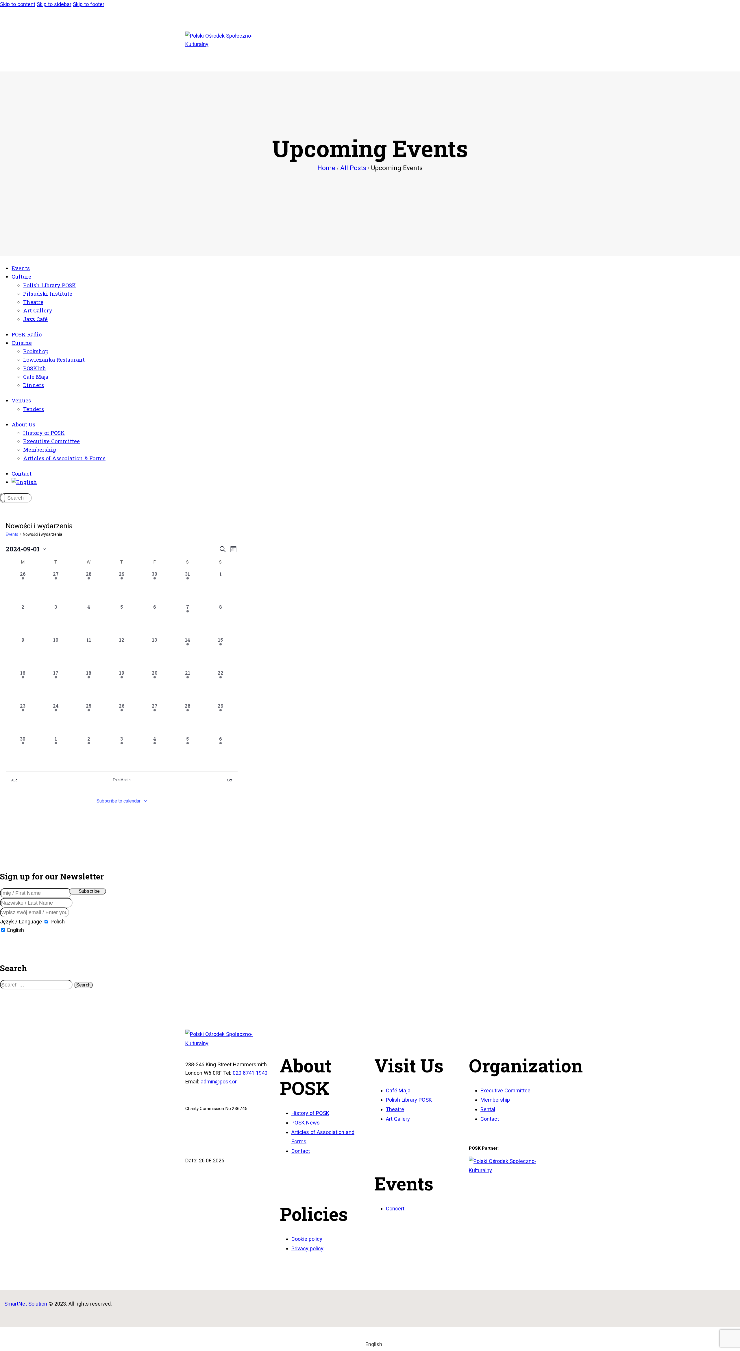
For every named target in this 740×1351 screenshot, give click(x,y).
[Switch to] (24, 481)
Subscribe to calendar (118, 801)
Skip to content (17, 4)
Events (12, 534)
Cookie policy (306, 1239)
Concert (395, 1208)
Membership (495, 1100)
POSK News (305, 1123)
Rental (487, 1109)
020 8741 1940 (250, 1073)
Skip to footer (88, 4)
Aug (14, 780)
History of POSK (310, 1113)
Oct (229, 780)
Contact (300, 1151)
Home (326, 168)
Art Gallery (398, 1119)
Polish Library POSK (409, 1100)
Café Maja (398, 1090)
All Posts (353, 168)
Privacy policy (307, 1248)
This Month (122, 780)
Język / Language (21, 922)
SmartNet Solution (25, 1304)
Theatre (395, 1109)
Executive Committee (505, 1090)
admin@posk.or (219, 1081)
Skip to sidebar (54, 4)
